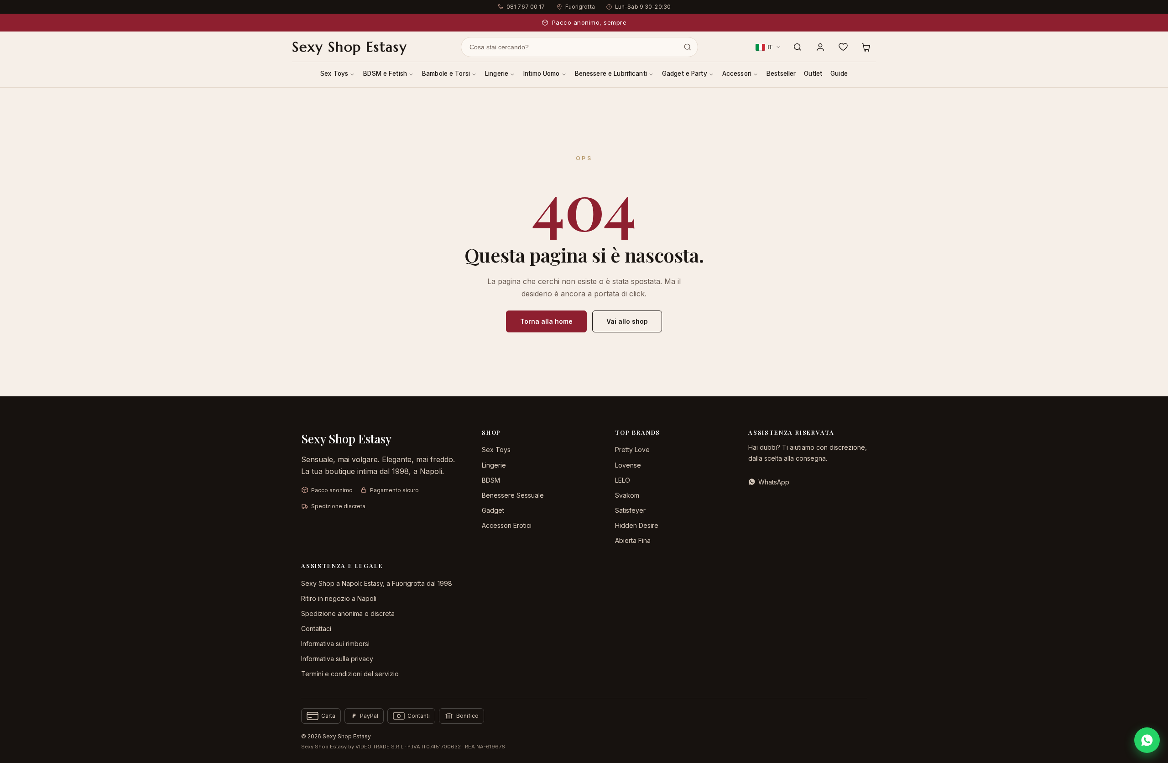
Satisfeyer (630, 510)
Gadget (493, 510)
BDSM (491, 480)
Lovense (628, 465)
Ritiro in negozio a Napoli (338, 598)
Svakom (627, 495)
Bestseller (781, 73)
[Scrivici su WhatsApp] (1147, 740)
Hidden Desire (636, 525)
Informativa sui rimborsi (335, 643)
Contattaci (316, 628)
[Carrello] (866, 47)
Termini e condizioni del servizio (350, 674)
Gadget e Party (684, 73)
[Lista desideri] (843, 47)
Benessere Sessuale (513, 495)
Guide (839, 73)
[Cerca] (797, 47)
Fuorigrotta (580, 6)
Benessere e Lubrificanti (611, 73)
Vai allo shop (627, 321)
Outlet (813, 73)
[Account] (820, 47)
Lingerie (496, 73)
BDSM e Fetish (385, 73)
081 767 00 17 (525, 6)
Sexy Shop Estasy (349, 47)
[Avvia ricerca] (687, 47)
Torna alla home (546, 321)
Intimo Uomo (541, 73)
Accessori (736, 73)
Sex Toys (334, 73)
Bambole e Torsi (446, 73)
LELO (622, 480)
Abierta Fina (633, 540)
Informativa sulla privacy (337, 659)
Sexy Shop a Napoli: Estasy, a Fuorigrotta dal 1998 (376, 583)
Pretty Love (632, 449)
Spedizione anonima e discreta (348, 613)
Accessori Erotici (507, 525)
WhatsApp (773, 482)
